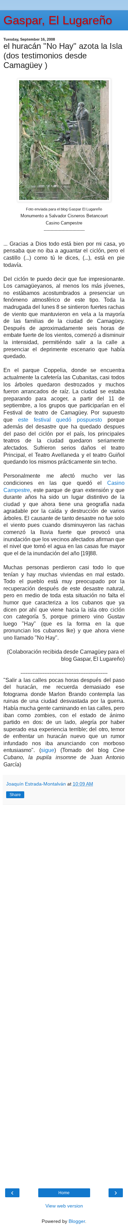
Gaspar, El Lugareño (57, 20)
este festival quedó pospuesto (60, 420)
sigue (47, 750)
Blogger (77, 1221)
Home (64, 1192)
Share (15, 794)
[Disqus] (64, 900)
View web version (64, 1206)
